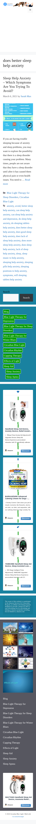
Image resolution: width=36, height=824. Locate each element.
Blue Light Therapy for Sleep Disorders (17, 328)
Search (6, 291)
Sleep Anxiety (13, 371)
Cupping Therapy (12, 355)
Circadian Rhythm (13, 350)
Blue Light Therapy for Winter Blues (14, 337)
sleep (18, 253)
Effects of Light (11, 361)
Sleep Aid (8, 366)
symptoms (8, 275)
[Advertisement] (18, 34)
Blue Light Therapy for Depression (14, 319)
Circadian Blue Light (14, 345)
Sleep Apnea (12, 376)
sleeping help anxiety (13, 262)
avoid (17, 206)
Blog (6, 311)
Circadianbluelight (18, 816)
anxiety (10, 206)
